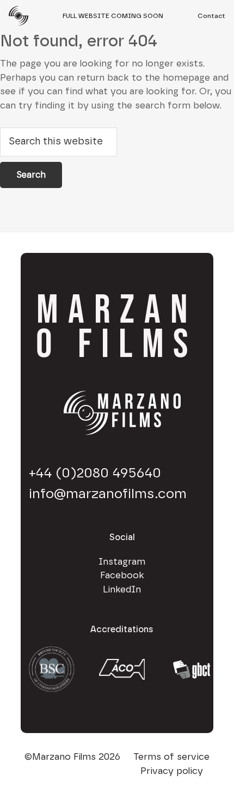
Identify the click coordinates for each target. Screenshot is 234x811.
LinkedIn (122, 589)
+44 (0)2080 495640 (95, 473)
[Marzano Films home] (18, 16)
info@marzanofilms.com (108, 494)
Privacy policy (171, 771)
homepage (186, 77)
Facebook (122, 575)
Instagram (121, 561)
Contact (211, 16)
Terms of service (171, 756)
